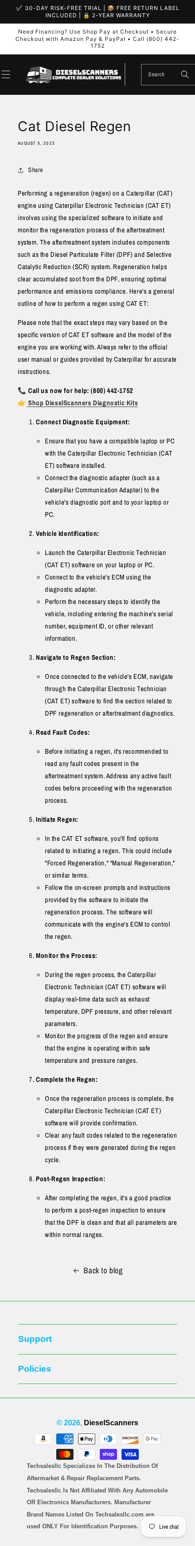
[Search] (185, 74)
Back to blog (102, 1270)
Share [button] (35, 170)
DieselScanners (111, 1423)
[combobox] (168, 74)
